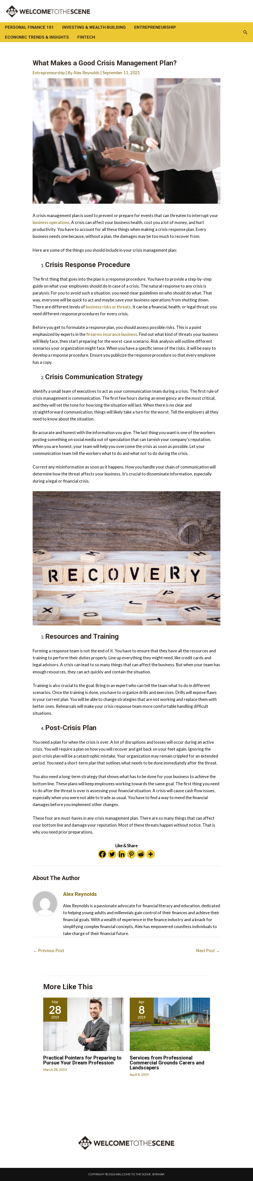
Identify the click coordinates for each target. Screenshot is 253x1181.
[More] (150, 854)
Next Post (208, 950)
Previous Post (48, 950)
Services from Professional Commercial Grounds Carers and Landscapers (167, 1063)
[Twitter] (112, 854)
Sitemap (158, 1174)
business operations (51, 222)
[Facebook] (102, 854)
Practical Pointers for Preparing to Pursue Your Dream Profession (82, 1060)
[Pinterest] (131, 854)
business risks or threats (108, 306)
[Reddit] (141, 854)
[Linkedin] (121, 854)
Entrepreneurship (49, 72)
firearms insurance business (111, 334)
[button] (245, 32)
